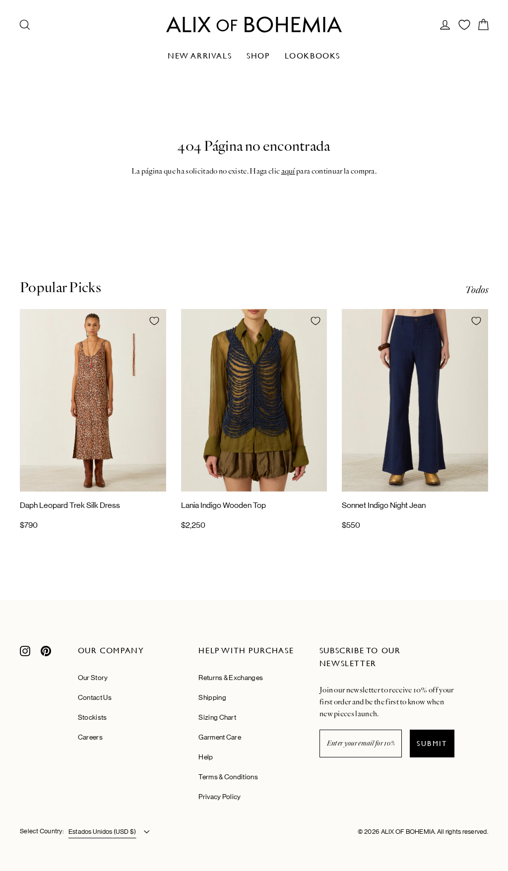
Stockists (92, 717)
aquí (288, 171)
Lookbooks (312, 56)
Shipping (212, 697)
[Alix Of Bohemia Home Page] (254, 24)
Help (205, 757)
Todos (476, 290)
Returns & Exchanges (230, 678)
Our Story (93, 678)
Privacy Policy (219, 797)
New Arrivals (200, 56)
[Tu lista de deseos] (464, 24)
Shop (258, 56)
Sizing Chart (217, 717)
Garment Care (219, 737)
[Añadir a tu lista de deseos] (154, 321)
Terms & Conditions (227, 777)
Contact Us (95, 697)
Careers (90, 737)
